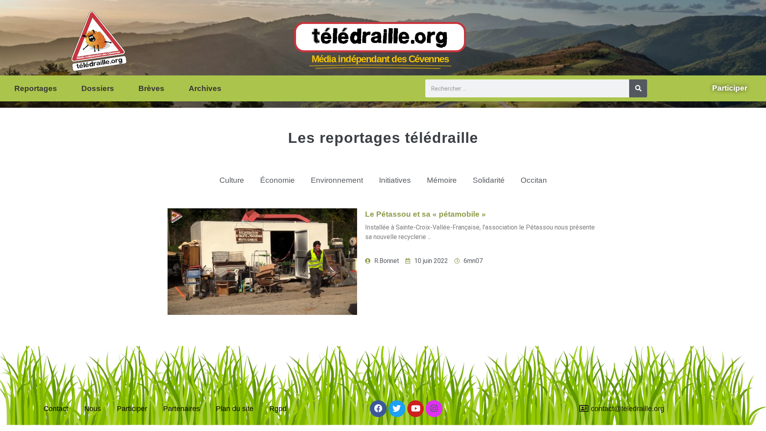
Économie (277, 180)
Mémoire (442, 180)
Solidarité (489, 180)
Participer (132, 409)
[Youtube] (415, 408)
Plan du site (234, 409)
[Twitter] (397, 408)
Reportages (35, 88)
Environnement (337, 180)
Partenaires (181, 409)
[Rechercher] (638, 88)
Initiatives (395, 180)
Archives (205, 88)
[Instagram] (434, 408)
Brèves (151, 88)
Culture (231, 180)
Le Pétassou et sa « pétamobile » (425, 214)
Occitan (534, 180)
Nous (92, 409)
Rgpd (277, 409)
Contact (55, 409)
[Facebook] (378, 408)
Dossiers (97, 88)
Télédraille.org (380, 37)
